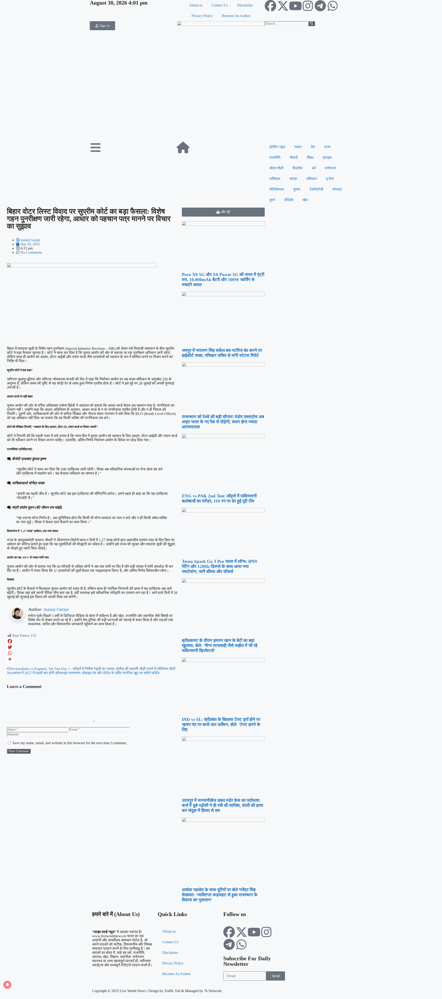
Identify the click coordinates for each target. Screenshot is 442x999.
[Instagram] (308, 6)
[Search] (311, 23)
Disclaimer (245, 5)
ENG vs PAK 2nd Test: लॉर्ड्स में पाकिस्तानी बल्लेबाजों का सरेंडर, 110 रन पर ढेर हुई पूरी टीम (219, 498)
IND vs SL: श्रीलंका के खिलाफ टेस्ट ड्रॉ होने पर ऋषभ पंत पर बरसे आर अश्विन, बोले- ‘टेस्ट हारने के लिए (221, 724)
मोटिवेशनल (276, 189)
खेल (305, 200)
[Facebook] (270, 6)
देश (313, 147)
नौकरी (294, 157)
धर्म (314, 168)
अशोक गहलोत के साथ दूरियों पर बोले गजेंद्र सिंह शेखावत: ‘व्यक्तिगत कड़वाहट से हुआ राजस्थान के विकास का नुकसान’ (219, 894)
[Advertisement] (221, 107)
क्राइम (327, 157)
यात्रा (293, 179)
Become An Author (236, 16)
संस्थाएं (337, 189)
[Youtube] (295, 6)
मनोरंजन (330, 168)
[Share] (92, 659)
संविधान (311, 179)
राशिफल (274, 179)
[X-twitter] (283, 6)
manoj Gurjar (56, 609)
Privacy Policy (202, 16)
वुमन (272, 200)
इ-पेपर (330, 179)
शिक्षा (310, 157)
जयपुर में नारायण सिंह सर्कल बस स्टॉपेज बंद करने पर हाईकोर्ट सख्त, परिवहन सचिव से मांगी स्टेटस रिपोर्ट (222, 353)
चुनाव (296, 189)
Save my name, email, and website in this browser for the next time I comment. (69, 743)
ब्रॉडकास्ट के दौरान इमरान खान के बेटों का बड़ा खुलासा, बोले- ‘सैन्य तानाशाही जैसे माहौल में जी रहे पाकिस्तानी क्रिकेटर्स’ (219, 645)
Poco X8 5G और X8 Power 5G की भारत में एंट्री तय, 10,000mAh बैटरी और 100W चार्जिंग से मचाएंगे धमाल (223, 279)
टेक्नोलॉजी (316, 189)
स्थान (298, 147)
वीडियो (288, 200)
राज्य (327, 147)
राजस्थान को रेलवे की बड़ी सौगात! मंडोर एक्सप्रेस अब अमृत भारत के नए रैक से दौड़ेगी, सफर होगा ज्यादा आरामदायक (223, 421)
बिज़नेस (297, 168)
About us (195, 5)
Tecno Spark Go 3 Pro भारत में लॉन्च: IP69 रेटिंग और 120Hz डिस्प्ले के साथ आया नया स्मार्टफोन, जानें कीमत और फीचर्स (219, 566)
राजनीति (274, 157)
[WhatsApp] (92, 653)
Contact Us (220, 5)
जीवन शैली (276, 168)
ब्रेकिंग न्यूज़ (277, 147)
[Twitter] (92, 647)
